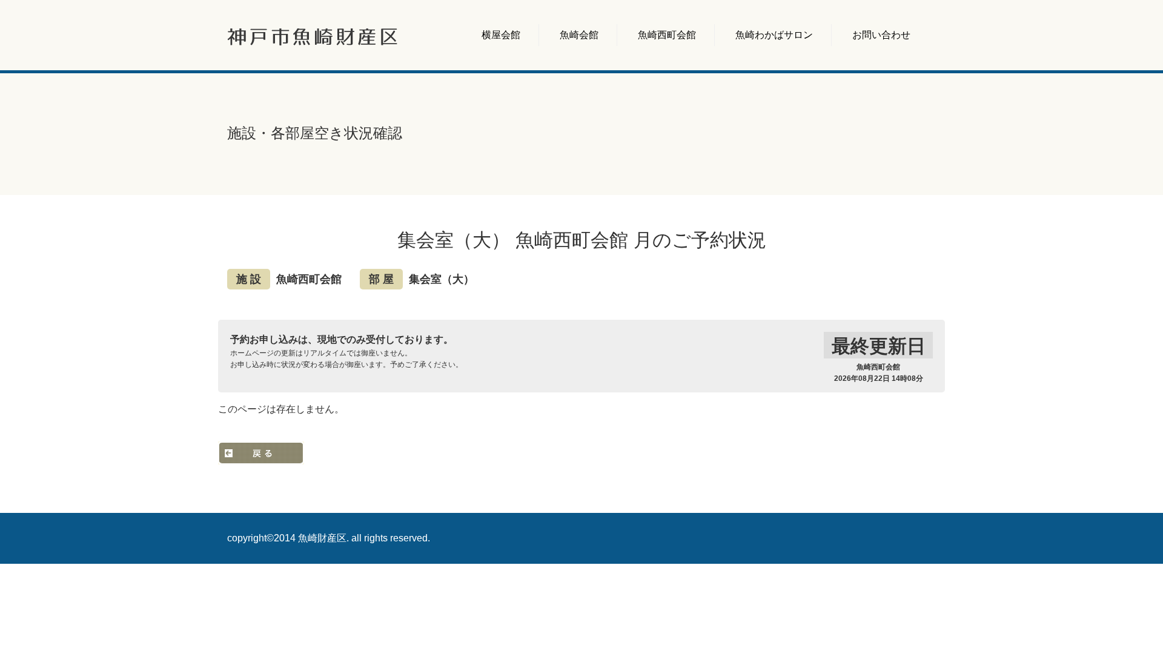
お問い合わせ (881, 35)
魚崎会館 (579, 35)
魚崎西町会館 (667, 35)
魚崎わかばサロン (774, 35)
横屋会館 (501, 35)
